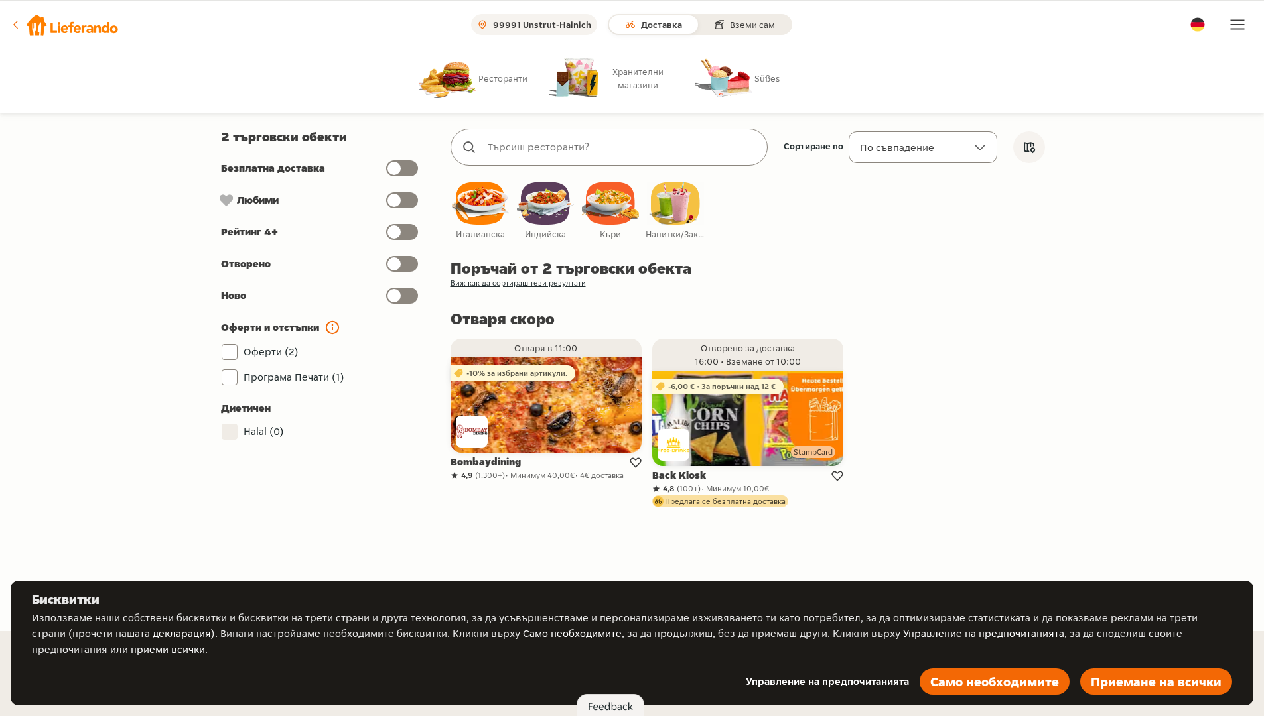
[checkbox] (480, 211)
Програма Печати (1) (294, 377)
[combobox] (622, 147)
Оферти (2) (271, 352)
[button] (64, 24)
